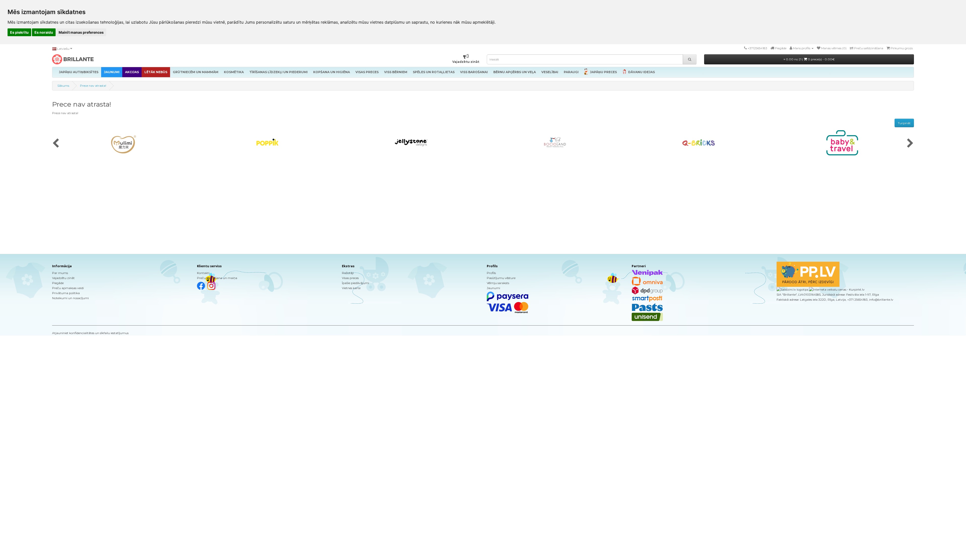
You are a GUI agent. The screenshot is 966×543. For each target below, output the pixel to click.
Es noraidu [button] (43, 32)
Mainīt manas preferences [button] (81, 32)
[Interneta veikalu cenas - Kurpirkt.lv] (836, 289)
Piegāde (58, 283)
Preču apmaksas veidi (68, 288)
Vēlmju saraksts (498, 283)
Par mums (60, 273)
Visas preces (350, 278)
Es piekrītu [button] (19, 32)
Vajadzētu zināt (63, 278)
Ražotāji (348, 273)
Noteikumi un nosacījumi (70, 298)
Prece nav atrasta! (93, 85)
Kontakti (203, 273)
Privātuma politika (66, 293)
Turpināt (904, 123)
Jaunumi (493, 288)
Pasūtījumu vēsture (501, 278)
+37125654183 (757, 48)
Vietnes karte (351, 288)
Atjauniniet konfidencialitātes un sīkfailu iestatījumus (90, 333)
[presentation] (55, 143)
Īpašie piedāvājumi (355, 283)
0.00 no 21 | (810, 59)
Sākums (63, 85)
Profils (491, 273)
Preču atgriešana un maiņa (217, 278)
